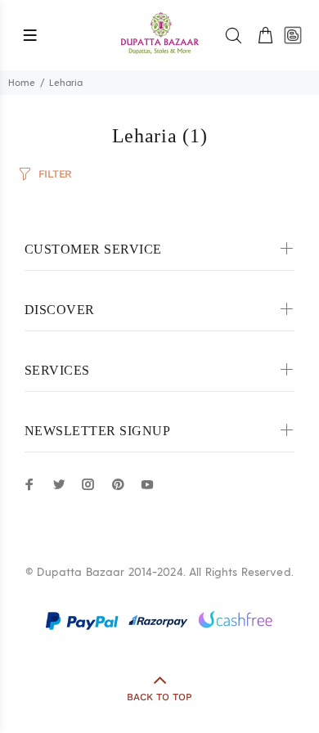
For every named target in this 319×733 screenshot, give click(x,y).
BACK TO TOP (159, 697)
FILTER (55, 174)
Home (21, 83)
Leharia (66, 83)
